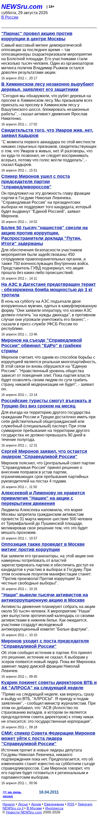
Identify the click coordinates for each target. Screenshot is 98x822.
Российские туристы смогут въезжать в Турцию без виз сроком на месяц (46, 403)
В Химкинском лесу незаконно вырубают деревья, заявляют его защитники (47, 87)
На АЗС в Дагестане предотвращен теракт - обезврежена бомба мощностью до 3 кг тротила (48, 289)
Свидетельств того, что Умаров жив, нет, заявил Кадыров (47, 133)
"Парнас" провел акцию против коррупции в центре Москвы (36, 36)
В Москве (34, 808)
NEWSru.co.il (13, 808)
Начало (9, 804)
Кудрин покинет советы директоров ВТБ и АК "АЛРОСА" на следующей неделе (49, 685)
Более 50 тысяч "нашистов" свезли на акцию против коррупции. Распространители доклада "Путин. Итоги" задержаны (44, 235)
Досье (23, 804)
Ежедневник (54, 804)
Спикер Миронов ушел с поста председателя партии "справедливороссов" (35, 181)
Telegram (85, 804)
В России (9, 17)
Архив (36, 804)
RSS (70, 804)
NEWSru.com (21, 6)
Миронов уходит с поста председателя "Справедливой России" (45, 643)
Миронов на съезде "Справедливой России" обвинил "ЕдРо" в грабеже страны (41, 345)
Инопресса (54, 808)
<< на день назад (12, 794)
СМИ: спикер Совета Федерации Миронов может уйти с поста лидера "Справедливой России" (48, 738)
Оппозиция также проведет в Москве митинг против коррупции (43, 547)
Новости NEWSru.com (24, 812)
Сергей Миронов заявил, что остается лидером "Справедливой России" (44, 454)
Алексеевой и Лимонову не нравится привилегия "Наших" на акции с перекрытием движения (43, 498)
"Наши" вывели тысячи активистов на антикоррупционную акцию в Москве (44, 597)
